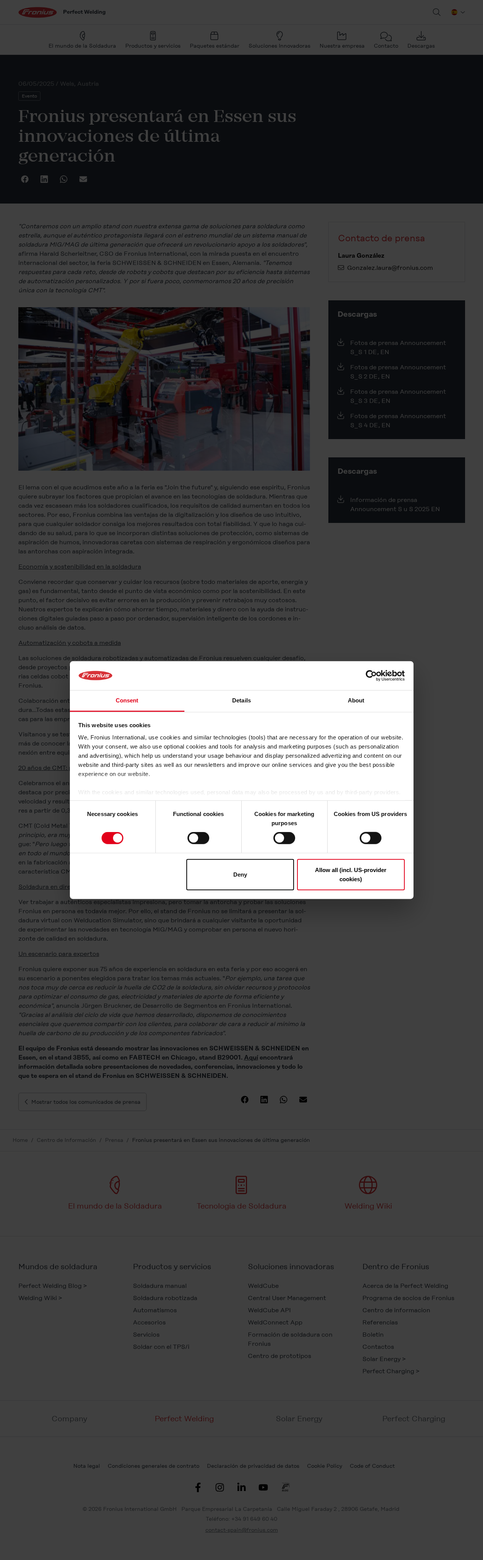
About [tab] (356, 700)
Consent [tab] (127, 700)
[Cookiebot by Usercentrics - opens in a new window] (371, 675)
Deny (240, 874)
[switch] (198, 838)
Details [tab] (241, 700)
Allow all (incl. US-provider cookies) (350, 874)
